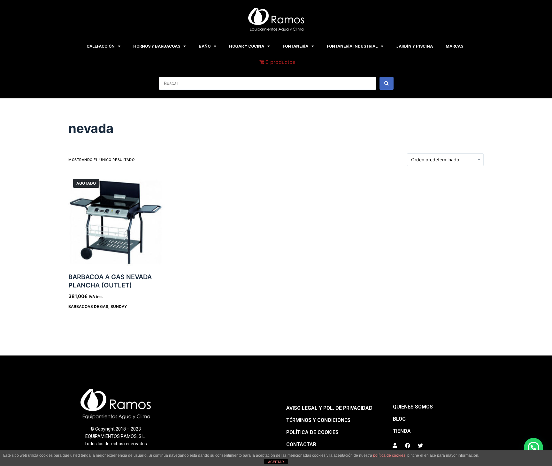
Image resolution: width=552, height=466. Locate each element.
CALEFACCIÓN (101, 46)
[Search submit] (386, 83)
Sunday (119, 306)
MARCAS (454, 46)
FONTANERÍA (295, 46)
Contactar (301, 444)
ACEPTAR (276, 462)
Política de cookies (312, 432)
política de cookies (389, 455)
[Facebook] (407, 445)
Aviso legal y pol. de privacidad (329, 408)
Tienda (402, 431)
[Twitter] (420, 445)
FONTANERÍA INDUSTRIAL (352, 46)
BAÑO (205, 46)
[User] (395, 445)
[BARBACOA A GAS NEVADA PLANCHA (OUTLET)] (116, 222)
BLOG (399, 419)
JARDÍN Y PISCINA (414, 46)
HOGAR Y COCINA (246, 46)
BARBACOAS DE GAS (88, 306)
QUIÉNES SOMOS (413, 407)
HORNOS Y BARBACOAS (156, 46)
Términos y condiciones (318, 420)
